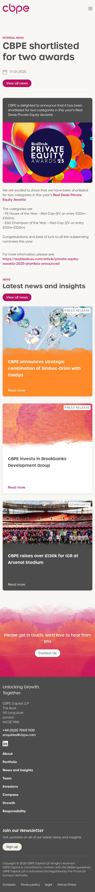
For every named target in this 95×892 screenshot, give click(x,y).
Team (7, 778)
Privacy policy (30, 884)
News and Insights (18, 770)
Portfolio (10, 762)
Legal (48, 884)
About (8, 754)
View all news (17, 83)
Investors (10, 786)
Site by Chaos (66, 884)
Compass (10, 795)
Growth (9, 803)
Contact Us (47, 653)
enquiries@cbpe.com (19, 735)
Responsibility (14, 811)
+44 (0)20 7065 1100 (19, 730)
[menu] (90, 8)
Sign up (12, 847)
